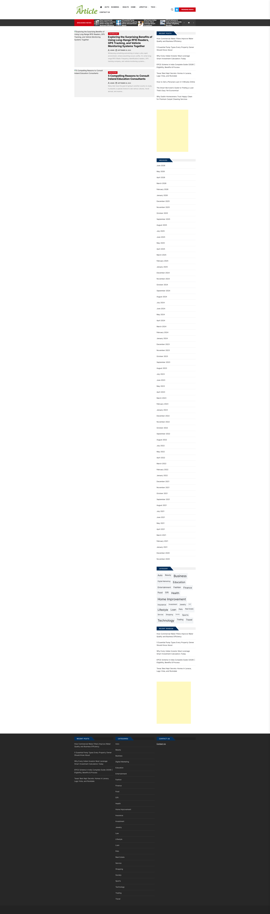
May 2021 (160, 523)
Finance (187, 587)
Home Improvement (172, 599)
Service (160, 615)
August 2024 (162, 297)
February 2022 (162, 469)
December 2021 (163, 481)
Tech (153, 7)
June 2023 (161, 380)
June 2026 (161, 165)
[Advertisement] (172, 131)
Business (115, 7)
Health (126, 7)
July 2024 (161, 303)
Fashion (177, 587)
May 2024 (161, 314)
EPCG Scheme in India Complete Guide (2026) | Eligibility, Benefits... (174, 22)
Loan (173, 609)
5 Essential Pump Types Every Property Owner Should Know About (129, 22)
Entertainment (164, 587)
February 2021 (162, 541)
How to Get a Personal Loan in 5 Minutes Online (176, 82)
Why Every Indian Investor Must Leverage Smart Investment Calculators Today (150, 23)
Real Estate (189, 609)
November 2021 (163, 487)
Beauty (168, 575)
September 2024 (163, 291)
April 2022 (161, 458)
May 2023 (161, 386)
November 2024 (163, 279)
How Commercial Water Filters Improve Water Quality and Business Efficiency (107, 22)
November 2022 (163, 422)
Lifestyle (143, 7)
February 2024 (162, 332)
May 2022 (161, 452)
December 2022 (163, 416)
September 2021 (163, 499)
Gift (167, 592)
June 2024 (161, 309)
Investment (173, 604)
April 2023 (161, 392)
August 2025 (162, 225)
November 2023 (163, 350)
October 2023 (162, 356)
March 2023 (161, 398)
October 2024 (162, 285)
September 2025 (163, 219)
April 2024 (161, 320)
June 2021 (161, 517)
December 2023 (163, 344)
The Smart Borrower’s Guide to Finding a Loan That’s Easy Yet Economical (175, 89)
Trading (180, 619)
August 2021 (162, 505)
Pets (181, 609)
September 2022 (163, 434)
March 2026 (161, 183)
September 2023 (163, 362)
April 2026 (161, 177)
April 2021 (161, 529)
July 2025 (161, 231)
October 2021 (162, 493)
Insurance (162, 605)
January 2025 (162, 267)
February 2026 (162, 189)
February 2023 (162, 404)
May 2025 (161, 243)
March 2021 (161, 535)
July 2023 (161, 374)
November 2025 (163, 207)
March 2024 (161, 326)
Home (133, 7)
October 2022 (162, 428)
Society (178, 614)
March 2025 (161, 255)
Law (190, 604)
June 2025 (161, 237)
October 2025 (162, 213)
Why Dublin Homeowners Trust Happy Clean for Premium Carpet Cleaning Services (174, 97)
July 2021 (160, 511)
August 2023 (162, 368)
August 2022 (162, 440)
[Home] (101, 7)
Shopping (169, 615)
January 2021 (162, 547)
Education (112, 72)
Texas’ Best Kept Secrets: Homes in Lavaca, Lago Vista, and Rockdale (174, 74)
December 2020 (163, 553)
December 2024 (163, 273)
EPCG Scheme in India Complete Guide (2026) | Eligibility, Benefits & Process (176, 65)
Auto (107, 7)
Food (160, 592)
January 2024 (162, 338)
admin (112, 50)
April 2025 (161, 249)
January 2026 (162, 195)
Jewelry (183, 604)
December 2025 (163, 201)
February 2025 (162, 261)
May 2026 (161, 171)
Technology (113, 33)
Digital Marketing (164, 581)
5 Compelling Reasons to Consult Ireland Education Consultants (128, 77)
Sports (185, 615)
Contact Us (105, 12)
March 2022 (161, 463)
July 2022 (161, 446)
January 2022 (162, 475)
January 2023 (162, 410)
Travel (189, 619)
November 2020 (163, 559)
